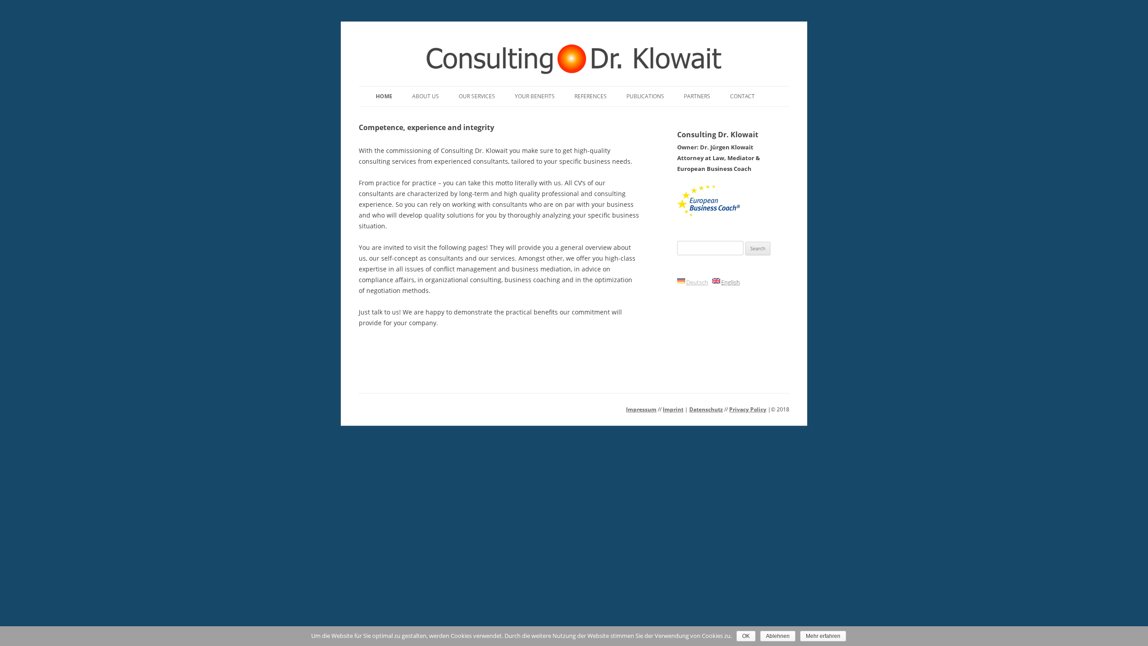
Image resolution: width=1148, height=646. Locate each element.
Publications (645, 96)
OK (746, 636)
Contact (742, 96)
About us (425, 96)
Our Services (477, 96)
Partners (697, 96)
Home (384, 96)
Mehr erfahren (823, 636)
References (590, 96)
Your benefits (535, 96)
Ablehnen (778, 636)
